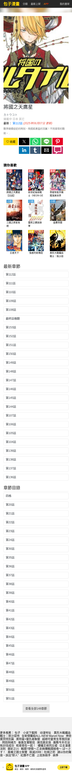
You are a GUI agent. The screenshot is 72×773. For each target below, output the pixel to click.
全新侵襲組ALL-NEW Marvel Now (43, 735)
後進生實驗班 (26, 742)
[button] (24, 141)
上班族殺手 (44, 755)
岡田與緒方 (9, 742)
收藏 (12, 141)
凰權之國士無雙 (17, 752)
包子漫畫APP (22, 766)
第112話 (18, 123)
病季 (55, 755)
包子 (17, 732)
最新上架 (36, 3)
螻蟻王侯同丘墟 (47, 745)
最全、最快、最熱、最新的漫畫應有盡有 (30, 769)
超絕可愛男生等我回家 (56, 739)
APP (46, 3)
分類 (25, 3)
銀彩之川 (13, 748)
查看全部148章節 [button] (36, 708)
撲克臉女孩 (44, 742)
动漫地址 (45, 732)
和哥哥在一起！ (26, 745)
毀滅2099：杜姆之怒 (42, 752)
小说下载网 (30, 732)
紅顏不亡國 (28, 755)
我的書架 (65, 3)
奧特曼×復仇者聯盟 (28, 739)
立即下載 (63, 767)
